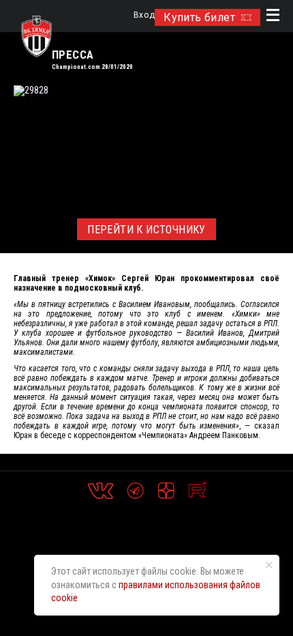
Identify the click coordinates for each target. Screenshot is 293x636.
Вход (144, 15)
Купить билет (199, 17)
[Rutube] (197, 490)
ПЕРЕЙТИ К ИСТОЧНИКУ (146, 229)
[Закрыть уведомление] (269, 565)
